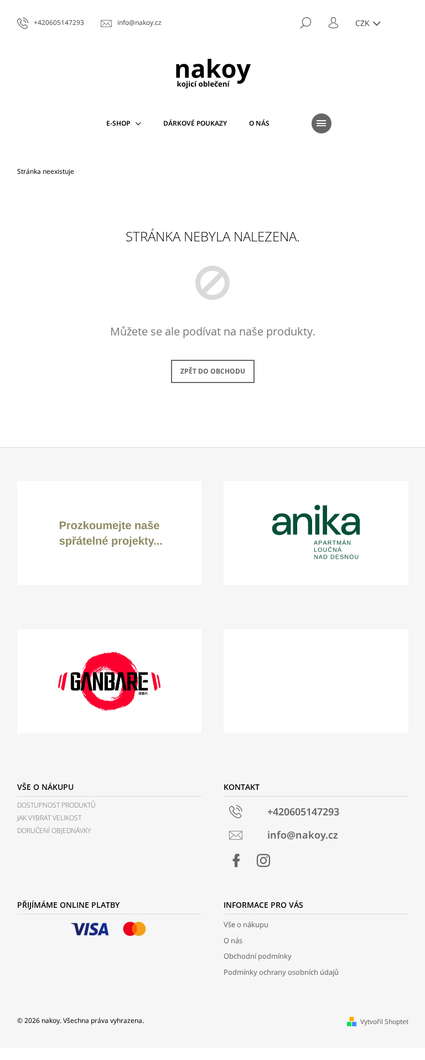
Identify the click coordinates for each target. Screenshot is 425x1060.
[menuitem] (123, 123)
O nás (233, 940)
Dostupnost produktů (56, 805)
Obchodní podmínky (258, 956)
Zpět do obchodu (212, 371)
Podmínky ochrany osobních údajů (281, 972)
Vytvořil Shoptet (384, 1021)
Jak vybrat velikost (49, 817)
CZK (363, 23)
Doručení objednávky (54, 830)
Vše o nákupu (246, 924)
